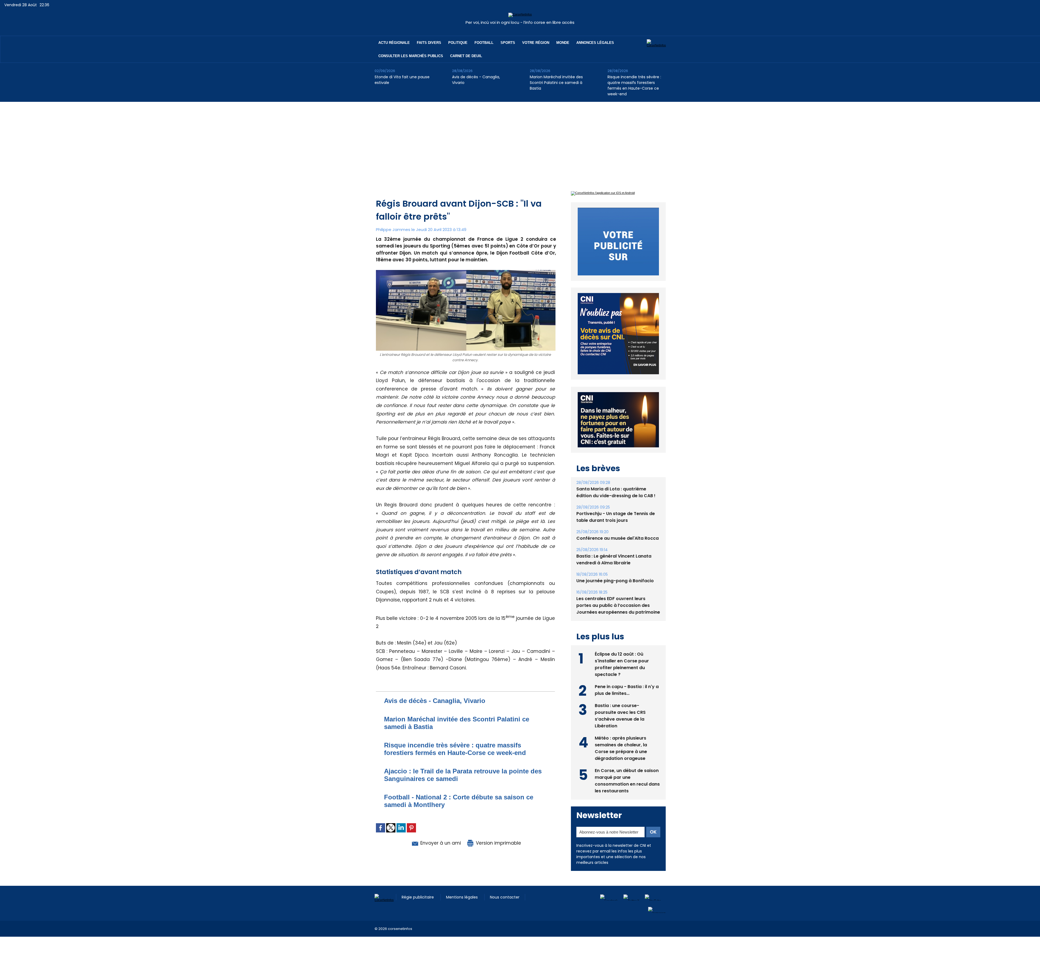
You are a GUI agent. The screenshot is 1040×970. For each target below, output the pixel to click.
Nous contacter (504, 897)
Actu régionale (394, 43)
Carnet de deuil (466, 56)
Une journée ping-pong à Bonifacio (615, 581)
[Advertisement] (520, 142)
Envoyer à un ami (440, 843)
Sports (507, 43)
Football (483, 43)
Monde (562, 43)
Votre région (535, 43)
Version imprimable (497, 843)
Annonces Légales (595, 43)
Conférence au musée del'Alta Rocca (617, 538)
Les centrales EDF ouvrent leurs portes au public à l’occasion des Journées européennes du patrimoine (618, 605)
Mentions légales (462, 897)
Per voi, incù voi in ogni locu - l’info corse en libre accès (520, 22)
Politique (457, 43)
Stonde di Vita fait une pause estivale (402, 79)
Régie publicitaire (418, 897)
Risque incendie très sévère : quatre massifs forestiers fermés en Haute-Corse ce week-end (634, 85)
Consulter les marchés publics (410, 56)
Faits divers (429, 43)
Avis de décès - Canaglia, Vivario (476, 79)
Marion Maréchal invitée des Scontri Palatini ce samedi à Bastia (556, 82)
